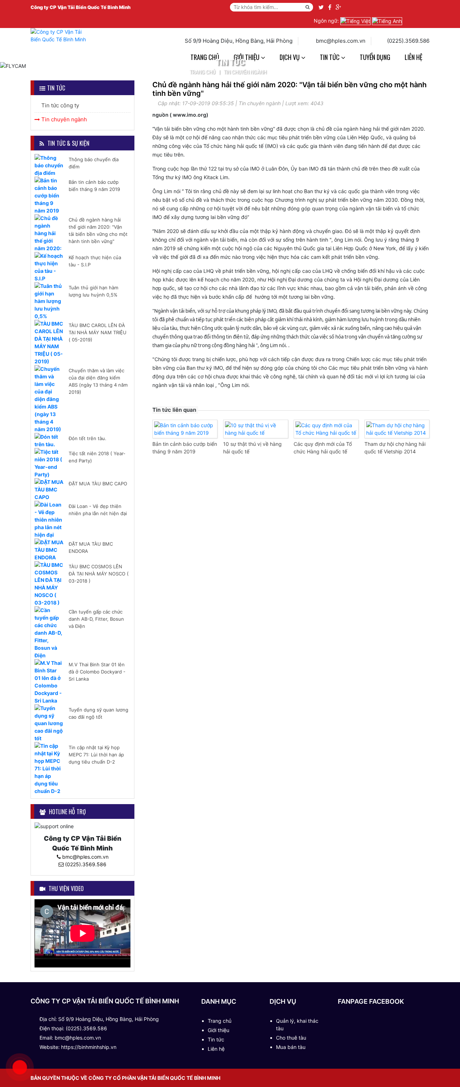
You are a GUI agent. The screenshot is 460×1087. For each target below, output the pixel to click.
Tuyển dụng (375, 57)
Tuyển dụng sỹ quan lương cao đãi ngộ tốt (98, 713)
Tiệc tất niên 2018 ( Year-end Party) (97, 457)
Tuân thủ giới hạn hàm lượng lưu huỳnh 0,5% (93, 291)
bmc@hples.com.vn (85, 857)
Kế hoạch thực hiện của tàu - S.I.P (95, 261)
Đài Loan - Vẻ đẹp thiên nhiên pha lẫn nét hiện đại (98, 509)
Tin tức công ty (59, 105)
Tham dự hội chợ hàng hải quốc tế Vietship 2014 (395, 447)
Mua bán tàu (290, 1047)
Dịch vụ (290, 57)
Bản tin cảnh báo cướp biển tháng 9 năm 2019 (94, 185)
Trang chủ (202, 72)
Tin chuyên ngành (245, 72)
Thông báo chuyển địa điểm (94, 163)
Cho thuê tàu (291, 1038)
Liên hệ (413, 57)
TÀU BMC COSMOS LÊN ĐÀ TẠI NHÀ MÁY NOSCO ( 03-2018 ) (99, 574)
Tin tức (330, 57)
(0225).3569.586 (85, 864)
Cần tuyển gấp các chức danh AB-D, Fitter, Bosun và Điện (96, 619)
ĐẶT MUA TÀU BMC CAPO (98, 483)
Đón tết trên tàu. (87, 438)
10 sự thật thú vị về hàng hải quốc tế (252, 447)
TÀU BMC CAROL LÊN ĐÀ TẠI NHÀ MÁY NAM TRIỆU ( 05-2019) (97, 332)
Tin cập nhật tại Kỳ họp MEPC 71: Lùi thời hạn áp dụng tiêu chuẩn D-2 (96, 755)
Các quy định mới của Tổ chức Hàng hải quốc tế (323, 447)
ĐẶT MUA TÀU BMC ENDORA (91, 547)
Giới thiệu (218, 1030)
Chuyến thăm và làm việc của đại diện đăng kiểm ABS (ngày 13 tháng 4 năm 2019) (98, 381)
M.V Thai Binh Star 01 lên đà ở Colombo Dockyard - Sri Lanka (97, 672)
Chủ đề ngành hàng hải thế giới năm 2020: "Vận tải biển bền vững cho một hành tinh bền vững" (98, 230)
